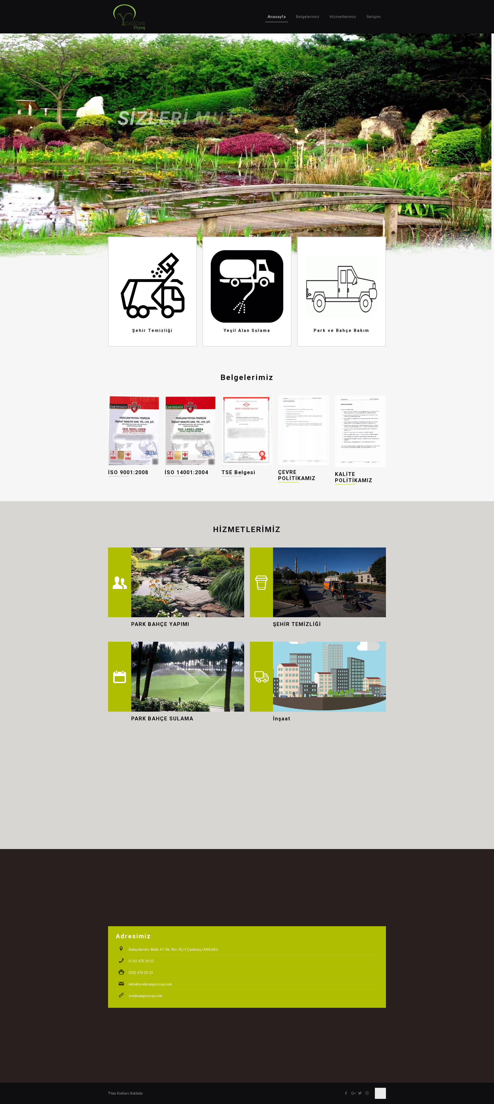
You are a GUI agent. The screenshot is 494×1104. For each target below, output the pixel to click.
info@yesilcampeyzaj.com (150, 984)
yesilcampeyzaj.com (145, 995)
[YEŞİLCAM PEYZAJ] (129, 16)
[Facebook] (346, 1093)
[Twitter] (360, 1093)
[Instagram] (367, 1093)
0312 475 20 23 (141, 972)
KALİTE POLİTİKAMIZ (354, 477)
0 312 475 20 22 (141, 961)
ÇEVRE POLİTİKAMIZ (297, 475)
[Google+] (353, 1093)
